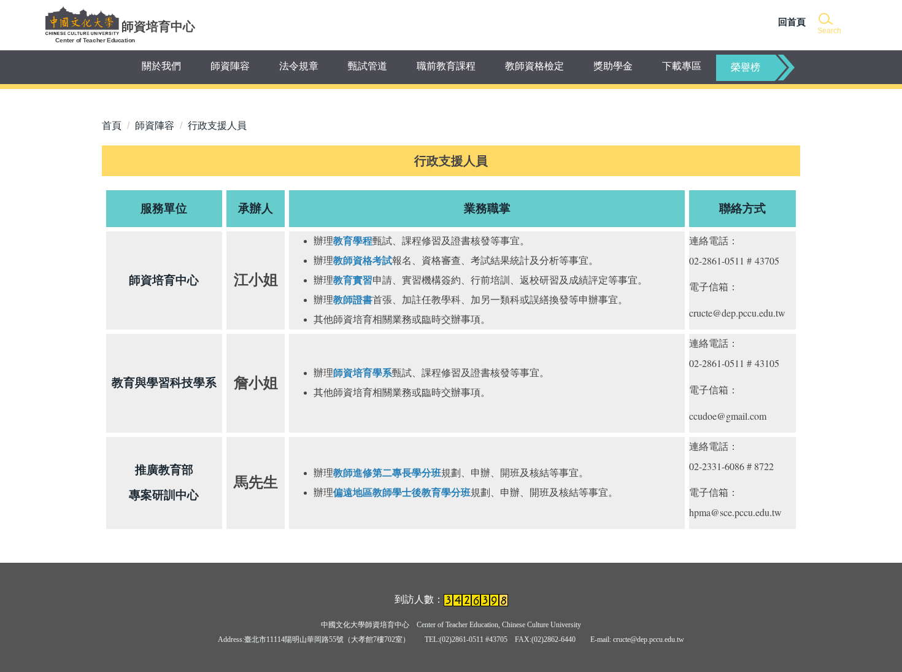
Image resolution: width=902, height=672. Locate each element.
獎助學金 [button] (613, 66)
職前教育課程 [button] (446, 66)
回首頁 (792, 22)
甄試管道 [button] (367, 66)
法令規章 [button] (298, 66)
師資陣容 (154, 125)
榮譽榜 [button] (745, 67)
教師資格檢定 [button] (534, 66)
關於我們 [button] (161, 66)
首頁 (111, 125)
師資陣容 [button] (230, 66)
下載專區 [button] (681, 66)
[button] (828, 24)
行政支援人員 (217, 125)
